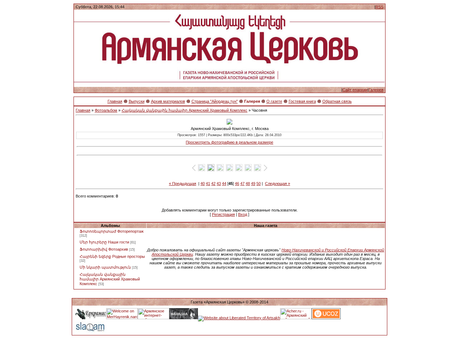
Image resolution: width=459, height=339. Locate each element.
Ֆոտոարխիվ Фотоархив (104, 249)
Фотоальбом (106, 110)
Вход (242, 214)
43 (219, 183)
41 (208, 183)
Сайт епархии (355, 90)
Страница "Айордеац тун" (214, 101)
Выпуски (137, 101)
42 (213, 183)
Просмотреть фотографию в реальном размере (229, 142)
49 (253, 183)
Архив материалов (168, 101)
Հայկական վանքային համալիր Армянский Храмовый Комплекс (184, 110)
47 (242, 183)
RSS (379, 7)
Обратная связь (337, 101)
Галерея (376, 90)
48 (248, 183)
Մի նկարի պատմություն (105, 267)
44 (224, 183)
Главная (115, 101)
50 (258, 183)
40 (202, 183)
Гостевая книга (302, 101)
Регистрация (223, 214)
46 (237, 183)
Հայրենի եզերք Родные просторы (112, 256)
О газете (274, 101)
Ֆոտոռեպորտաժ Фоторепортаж (111, 231)
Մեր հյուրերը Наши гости (104, 242)
